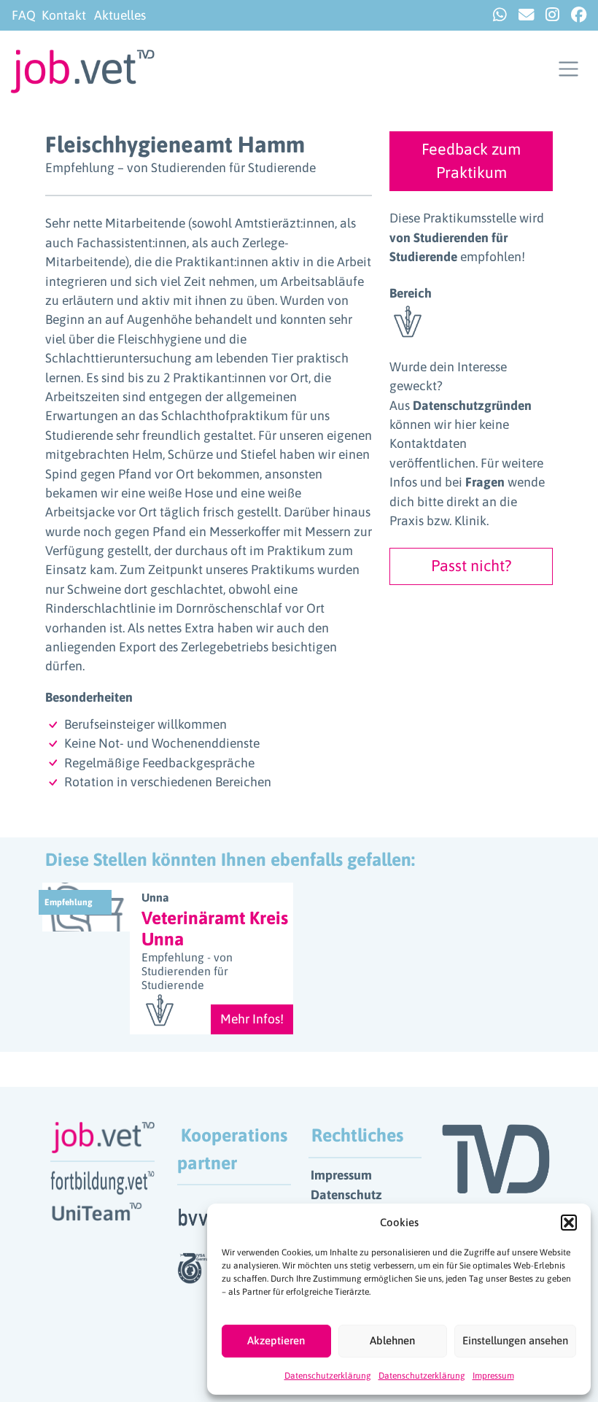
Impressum (493, 1376)
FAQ (24, 15)
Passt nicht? (471, 566)
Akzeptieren (276, 1340)
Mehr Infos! (252, 1019)
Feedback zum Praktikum (471, 161)
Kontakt (64, 15)
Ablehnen (392, 1340)
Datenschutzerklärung (327, 1376)
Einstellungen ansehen (515, 1340)
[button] (569, 1222)
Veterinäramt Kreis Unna (214, 928)
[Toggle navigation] (568, 69)
